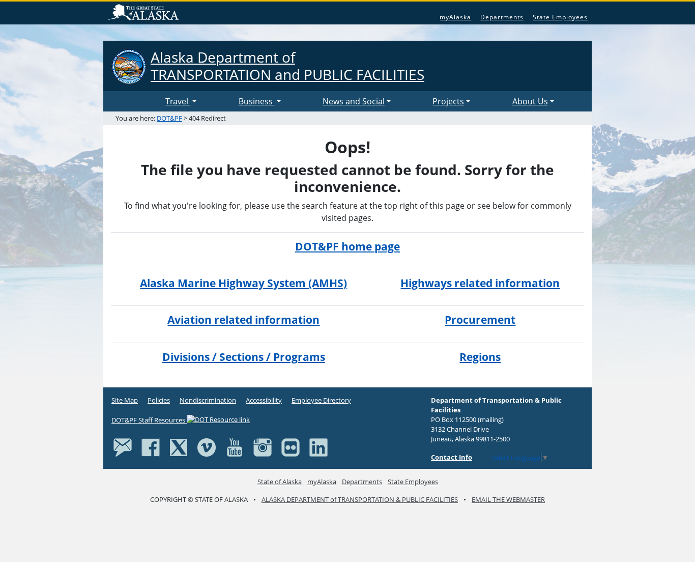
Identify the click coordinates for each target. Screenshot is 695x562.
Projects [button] (448, 101)
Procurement (480, 320)
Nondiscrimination (208, 400)
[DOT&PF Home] (136, 101)
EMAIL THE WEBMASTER (508, 499)
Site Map (124, 400)
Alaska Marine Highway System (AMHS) (243, 283)
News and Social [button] (354, 101)
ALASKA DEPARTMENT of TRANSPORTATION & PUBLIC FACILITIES (360, 499)
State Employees (560, 17)
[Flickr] (290, 447)
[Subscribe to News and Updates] (122, 447)
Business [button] (257, 101)
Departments (502, 17)
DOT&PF (169, 118)
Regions (480, 357)
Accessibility (264, 400)
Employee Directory (321, 400)
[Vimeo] (206, 447)
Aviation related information (243, 320)
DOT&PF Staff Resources (149, 420)
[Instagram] (262, 447)
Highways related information (480, 283)
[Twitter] (178, 447)
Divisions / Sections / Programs (243, 357)
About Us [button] (530, 101)
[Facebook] (150, 447)
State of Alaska (145, 13)
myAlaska (455, 17)
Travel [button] (177, 101)
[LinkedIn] (318, 447)
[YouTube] (234, 447)
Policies (159, 400)
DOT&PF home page (347, 246)
